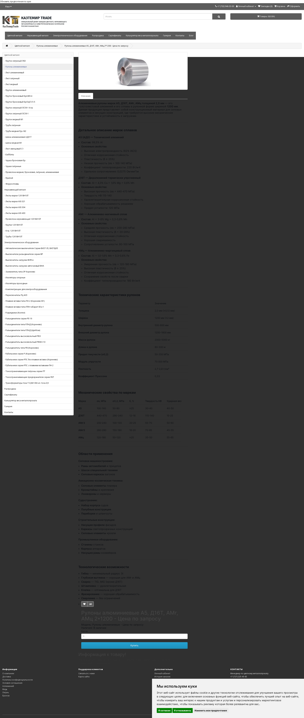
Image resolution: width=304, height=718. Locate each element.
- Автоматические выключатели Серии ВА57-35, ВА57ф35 (31, 248)
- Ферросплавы (11, 184)
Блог (191, 35)
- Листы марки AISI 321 (14, 201)
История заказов (162, 676)
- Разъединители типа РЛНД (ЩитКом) (22, 330)
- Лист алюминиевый (14, 72)
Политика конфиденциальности (17, 679)
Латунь (5, 692)
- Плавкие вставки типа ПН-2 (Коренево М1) (24, 301)
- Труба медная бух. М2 (15, 131)
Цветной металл (14, 35)
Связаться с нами (86, 673)
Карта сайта (83, 676)
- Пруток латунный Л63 (15, 61)
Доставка (6, 676)
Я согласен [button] (164, 710)
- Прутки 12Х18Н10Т (13, 225)
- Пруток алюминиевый (15, 90)
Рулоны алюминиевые (47, 45)
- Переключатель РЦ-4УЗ (15, 295)
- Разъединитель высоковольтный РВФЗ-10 (24, 342)
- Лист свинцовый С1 (14, 148)
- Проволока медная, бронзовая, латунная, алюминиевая (31, 172)
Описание (86, 96)
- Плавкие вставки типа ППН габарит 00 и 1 (24, 306)
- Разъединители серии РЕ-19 (18, 318)
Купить (134, 645)
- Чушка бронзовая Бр (14, 160)
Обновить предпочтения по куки (15, 1)
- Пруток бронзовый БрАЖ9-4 (18, 96)
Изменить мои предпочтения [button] (211, 710)
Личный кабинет (162, 673)
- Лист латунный (11, 78)
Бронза (6, 695)
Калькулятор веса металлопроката (142, 35)
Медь (4, 689)
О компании (8, 673)
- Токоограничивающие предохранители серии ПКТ (29, 377)
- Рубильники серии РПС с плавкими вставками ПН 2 (28, 365)
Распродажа (98, 35)
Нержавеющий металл (37, 35)
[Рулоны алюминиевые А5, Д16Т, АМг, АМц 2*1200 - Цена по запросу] (133, 71)
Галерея (167, 35)
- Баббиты (9, 154)
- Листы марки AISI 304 (14, 207)
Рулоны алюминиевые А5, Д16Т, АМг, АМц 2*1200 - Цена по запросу (96, 45)
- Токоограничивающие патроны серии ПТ (24, 371)
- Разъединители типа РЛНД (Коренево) (23, 324)
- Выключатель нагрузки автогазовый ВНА (24, 266)
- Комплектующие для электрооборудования (25, 289)
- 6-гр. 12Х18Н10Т (12, 230)
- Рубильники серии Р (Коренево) (20, 353)
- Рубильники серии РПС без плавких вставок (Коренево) (31, 359)
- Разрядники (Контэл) (14, 312)
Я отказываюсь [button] (182, 710)
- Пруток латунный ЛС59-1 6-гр (18, 107)
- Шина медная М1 (13, 143)
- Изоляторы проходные (15, 283)
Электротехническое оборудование (70, 35)
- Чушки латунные (12, 166)
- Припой (8, 178)
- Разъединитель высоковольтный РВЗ (22, 336)
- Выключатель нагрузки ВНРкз (18, 260)
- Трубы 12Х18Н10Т (13, 236)
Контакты (180, 35)
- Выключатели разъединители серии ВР (23, 254)
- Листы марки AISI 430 (14, 213)
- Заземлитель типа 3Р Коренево (19, 271)
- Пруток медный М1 (13, 119)
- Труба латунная (12, 125)
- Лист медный (11, 84)
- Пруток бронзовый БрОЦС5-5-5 (19, 102)
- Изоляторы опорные (14, 277)
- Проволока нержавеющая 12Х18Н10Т (22, 219)
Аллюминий (8, 686)
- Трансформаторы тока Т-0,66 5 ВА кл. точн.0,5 (26, 383)
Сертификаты (114, 35)
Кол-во (84, 631)
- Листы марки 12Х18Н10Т (16, 195)
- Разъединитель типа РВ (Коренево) (21, 347)
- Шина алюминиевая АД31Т (18, 137)
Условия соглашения (12, 683)
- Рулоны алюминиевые (15, 66)
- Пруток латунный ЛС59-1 (16, 113)
